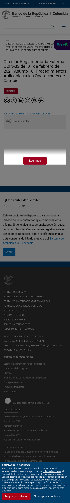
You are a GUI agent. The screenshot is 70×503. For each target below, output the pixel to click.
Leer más (35, 160)
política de (52, 471)
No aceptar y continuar (47, 496)
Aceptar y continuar (16, 496)
